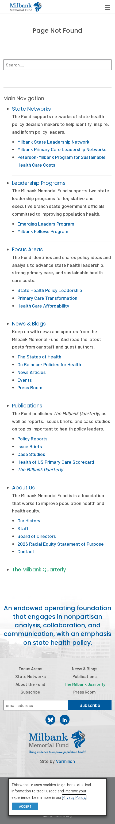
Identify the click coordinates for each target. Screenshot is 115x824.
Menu (107, 7)
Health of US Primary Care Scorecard (55, 462)
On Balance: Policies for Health (49, 364)
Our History (28, 520)
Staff (23, 528)
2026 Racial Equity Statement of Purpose (60, 544)
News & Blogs (29, 323)
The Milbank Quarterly (39, 569)
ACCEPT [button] (25, 806)
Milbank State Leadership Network (53, 142)
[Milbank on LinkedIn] (65, 720)
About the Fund (30, 684)
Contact (25, 551)
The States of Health (39, 356)
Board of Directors (36, 536)
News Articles (31, 372)
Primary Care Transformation (47, 298)
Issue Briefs (29, 446)
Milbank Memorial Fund (25, 6)
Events (24, 380)
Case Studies (31, 454)
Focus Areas (27, 249)
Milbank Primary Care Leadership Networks (61, 149)
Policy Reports (32, 438)
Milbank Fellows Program (42, 231)
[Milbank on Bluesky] (50, 720)
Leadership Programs (39, 183)
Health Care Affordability (43, 306)
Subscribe (30, 691)
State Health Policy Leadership (49, 290)
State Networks (31, 109)
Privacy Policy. (74, 797)
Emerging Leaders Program (45, 224)
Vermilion (65, 761)
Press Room (29, 387)
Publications (27, 405)
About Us (23, 487)
